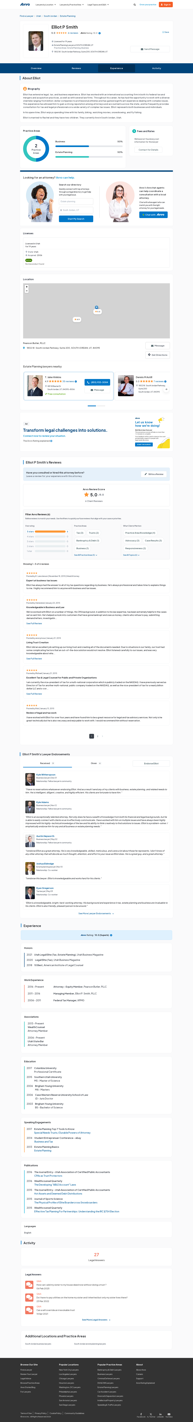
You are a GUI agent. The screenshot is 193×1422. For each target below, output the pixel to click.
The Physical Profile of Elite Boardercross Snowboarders (65, 1202)
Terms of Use (26, 1413)
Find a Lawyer (26, 1370)
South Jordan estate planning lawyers (90, 1344)
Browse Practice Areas (30, 1383)
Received (47, 763)
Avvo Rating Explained (145, 1383)
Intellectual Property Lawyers (110, 1400)
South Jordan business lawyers (38, 1344)
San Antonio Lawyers (68, 1400)
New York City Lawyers (69, 1370)
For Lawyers (25, 1391)
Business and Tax (43, 1141)
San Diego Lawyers (67, 1405)
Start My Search (76, 218)
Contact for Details (148, 149)
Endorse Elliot (151, 763)
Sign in (167, 4)
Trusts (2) (94, 532)
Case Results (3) (153, 540)
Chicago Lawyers (66, 1378)
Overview (36, 68)
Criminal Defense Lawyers (109, 1378)
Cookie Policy (55, 1413)
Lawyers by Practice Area (70, 4)
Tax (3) (79, 532)
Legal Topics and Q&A (97, 4)
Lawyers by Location (44, 4)
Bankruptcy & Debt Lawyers (109, 1370)
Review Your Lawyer (28, 1374)
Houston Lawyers (66, 1383)
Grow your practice (148, 4)
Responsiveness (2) (135, 548)
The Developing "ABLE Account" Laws (55, 1184)
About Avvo (141, 1370)
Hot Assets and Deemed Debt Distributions (58, 1193)
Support (139, 1378)
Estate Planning (42, 1150)
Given (95, 763)
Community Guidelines (74, 1413)
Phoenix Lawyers (66, 1396)
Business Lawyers (105, 1374)
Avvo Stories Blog (27, 1387)
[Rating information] (99, 33)
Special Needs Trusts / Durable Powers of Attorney (62, 1132)
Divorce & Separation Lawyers (110, 1396)
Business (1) (82, 548)
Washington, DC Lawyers (69, 1387)
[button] (96, 308)
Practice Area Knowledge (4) (140, 532)
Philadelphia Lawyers (68, 1391)
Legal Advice (25, 1378)
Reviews (76, 68)
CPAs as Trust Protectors (48, 1175)
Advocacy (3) (132, 540)
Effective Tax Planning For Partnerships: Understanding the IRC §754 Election (76, 1211)
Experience (116, 68)
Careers (139, 1374)
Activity (156, 68)
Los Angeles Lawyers (68, 1374)
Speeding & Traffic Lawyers (109, 1405)
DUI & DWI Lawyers (105, 1383)
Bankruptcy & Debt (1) (87, 540)
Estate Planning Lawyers (108, 1387)
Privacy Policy (41, 1413)
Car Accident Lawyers (107, 1391)
